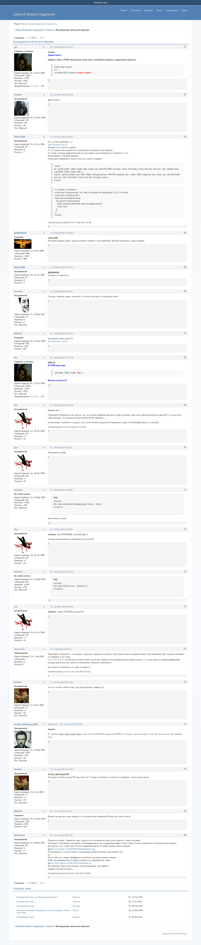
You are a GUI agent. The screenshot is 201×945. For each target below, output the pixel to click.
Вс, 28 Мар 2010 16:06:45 (61, 333)
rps (15, 47)
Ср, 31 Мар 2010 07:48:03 (61, 607)
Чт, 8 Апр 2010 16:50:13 (60, 649)
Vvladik (17, 94)
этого (61, 660)
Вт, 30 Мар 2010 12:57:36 (61, 572)
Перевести (52, 724)
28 (41, 38)
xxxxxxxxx (19, 649)
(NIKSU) (18, 333)
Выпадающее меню (25, 906)
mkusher (18, 490)
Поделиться (49, 47)
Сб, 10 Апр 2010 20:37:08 (61, 769)
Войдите (32, 24)
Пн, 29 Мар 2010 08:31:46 (61, 405)
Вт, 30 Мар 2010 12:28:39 (61, 529)
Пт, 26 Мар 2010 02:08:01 (61, 291)
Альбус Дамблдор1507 (26, 724)
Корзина (76, 897)
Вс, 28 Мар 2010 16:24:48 (61, 358)
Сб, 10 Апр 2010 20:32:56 (71, 724)
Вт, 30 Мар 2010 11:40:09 (61, 490)
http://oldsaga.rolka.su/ (58, 145)
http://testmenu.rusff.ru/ (58, 341)
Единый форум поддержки (30, 30)
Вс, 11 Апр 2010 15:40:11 (61, 811)
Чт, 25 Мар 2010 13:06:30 (61, 137)
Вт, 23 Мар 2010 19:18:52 (61, 47)
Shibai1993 (19, 137)
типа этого (52, 660)
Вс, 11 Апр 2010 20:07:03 (61, 835)
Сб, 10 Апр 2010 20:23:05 (61, 682)
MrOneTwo (19, 835)
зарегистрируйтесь (48, 24)
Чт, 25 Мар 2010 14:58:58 (61, 233)
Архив (50, 30)
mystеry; (18, 291)
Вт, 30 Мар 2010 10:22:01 (61, 447)
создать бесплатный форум (174, 934)
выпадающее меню (25, 901)
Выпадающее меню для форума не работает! (37, 897)
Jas (16, 405)
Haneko (18, 682)
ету (72, 667)
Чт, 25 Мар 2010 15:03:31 (61, 267)
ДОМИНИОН (20, 233)
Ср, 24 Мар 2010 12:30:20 (61, 95)
